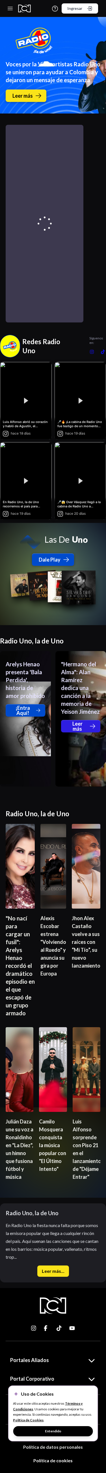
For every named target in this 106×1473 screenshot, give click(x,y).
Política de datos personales (53, 1447)
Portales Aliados (29, 1360)
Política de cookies (53, 1460)
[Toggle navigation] (10, 8)
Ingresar (74, 8)
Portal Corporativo (32, 1379)
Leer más (22, 96)
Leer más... (53, 1271)
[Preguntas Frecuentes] (55, 8)
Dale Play (49, 560)
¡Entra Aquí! (23, 710)
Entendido (53, 1431)
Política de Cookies (28, 1420)
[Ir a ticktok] (34, 1328)
